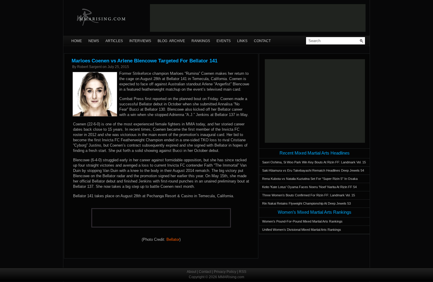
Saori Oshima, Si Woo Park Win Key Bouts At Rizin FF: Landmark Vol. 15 (314, 162)
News (93, 41)
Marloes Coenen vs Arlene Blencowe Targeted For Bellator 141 (144, 61)
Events (223, 41)
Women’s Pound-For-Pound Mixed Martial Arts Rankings (302, 221)
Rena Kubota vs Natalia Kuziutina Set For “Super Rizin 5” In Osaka (310, 178)
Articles (114, 41)
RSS (242, 272)
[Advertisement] (258, 18)
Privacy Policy (225, 272)
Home (76, 41)
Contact (262, 41)
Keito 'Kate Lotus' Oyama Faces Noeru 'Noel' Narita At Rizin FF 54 (309, 187)
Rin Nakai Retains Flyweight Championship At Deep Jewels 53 (306, 203)
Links (242, 41)
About (191, 272)
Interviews (140, 41)
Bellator (172, 239)
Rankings (200, 41)
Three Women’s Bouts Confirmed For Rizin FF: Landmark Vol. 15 (308, 195)
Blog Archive (171, 41)
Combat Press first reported (142, 99)
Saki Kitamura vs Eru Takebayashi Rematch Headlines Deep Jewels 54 (313, 170)
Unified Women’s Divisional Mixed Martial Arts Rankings (301, 229)
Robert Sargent (89, 67)
